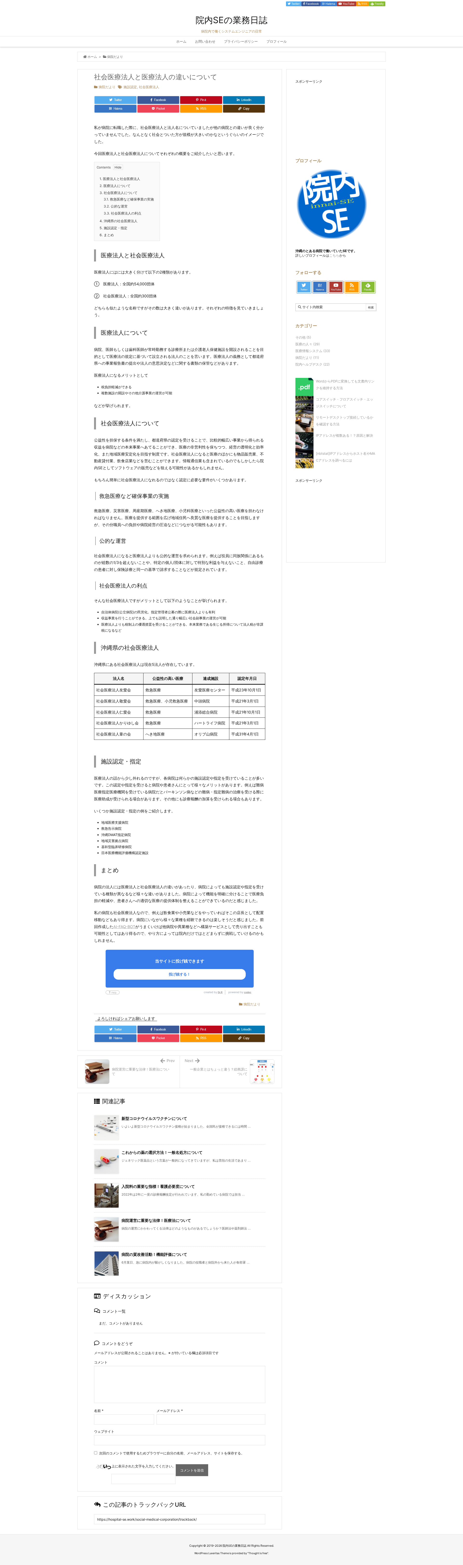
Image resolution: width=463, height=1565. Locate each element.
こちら (334, 255)
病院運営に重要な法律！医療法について (156, 1220)
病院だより (115, 57)
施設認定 (130, 87)
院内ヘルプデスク (312, 364)
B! (328, 4)
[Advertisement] (335, 518)
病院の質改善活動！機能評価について (154, 1254)
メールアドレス (170, 1411)
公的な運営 (116, 206)
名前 (98, 1411)
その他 (303, 337)
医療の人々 (307, 344)
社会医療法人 (149, 87)
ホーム (92, 57)
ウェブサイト (104, 1431)
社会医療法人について (118, 193)
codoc (247, 992)
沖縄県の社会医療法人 (118, 221)
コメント (101, 1362)
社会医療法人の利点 (122, 213)
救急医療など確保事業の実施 (129, 199)
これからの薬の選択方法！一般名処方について (162, 1152)
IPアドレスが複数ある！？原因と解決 (344, 435)
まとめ (107, 235)
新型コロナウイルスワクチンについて (154, 1118)
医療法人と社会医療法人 (120, 179)
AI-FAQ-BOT (124, 926)
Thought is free (257, 1553)
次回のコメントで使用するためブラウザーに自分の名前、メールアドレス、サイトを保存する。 (171, 1453)
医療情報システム (312, 351)
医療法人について (115, 186)
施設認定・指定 (113, 228)
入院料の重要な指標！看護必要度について (158, 1186)
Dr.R (220, 992)
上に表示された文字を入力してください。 (143, 1466)
